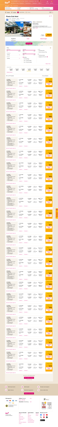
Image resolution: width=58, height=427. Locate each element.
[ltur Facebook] (41, 415)
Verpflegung (8, 53)
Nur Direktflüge (26, 58)
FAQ (37, 1)
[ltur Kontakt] (52, 12)
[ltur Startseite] (7, 2)
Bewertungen (43, 38)
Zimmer (43, 7)
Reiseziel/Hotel (8, 7)
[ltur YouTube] (47, 415)
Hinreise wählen (9, 67)
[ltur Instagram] (44, 415)
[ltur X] (41, 417)
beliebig (25, 57)
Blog (35, 1)
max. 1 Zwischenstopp (27, 60)
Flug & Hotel (7, 5)
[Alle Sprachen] (40, 1)
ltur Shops (22, 1)
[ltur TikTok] (47, 417)
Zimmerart (8, 56)
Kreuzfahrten (16, 5)
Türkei (10, 18)
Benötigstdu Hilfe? (50, 12)
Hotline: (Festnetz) (15, 1)
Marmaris (18, 18)
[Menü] (48, 398)
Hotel (11, 5)
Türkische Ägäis (14, 18)
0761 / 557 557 (22, 400)
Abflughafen (19, 7)
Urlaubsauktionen (31, 1)
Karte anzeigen (29, 43)
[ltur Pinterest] (44, 417)
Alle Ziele (7, 18)
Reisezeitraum (32, 7)
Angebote (13, 38)
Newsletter (26, 1)
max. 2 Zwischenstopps (28, 62)
